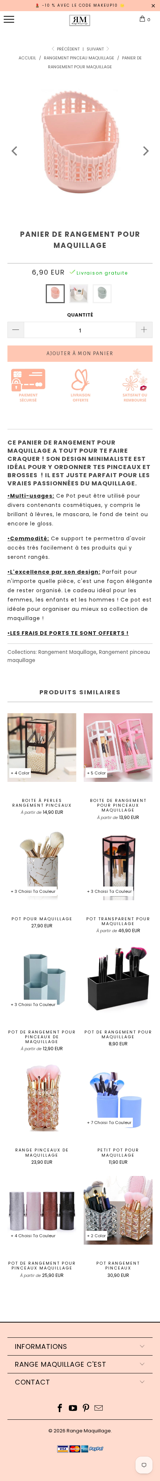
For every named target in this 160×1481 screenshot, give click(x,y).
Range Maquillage (89, 1430)
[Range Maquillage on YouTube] (73, 1409)
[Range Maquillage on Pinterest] (86, 1409)
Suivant (96, 49)
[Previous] (15, 151)
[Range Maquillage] (79, 23)
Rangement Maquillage (67, 652)
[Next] (145, 151)
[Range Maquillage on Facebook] (60, 1409)
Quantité (80, 314)
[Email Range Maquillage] (99, 1409)
